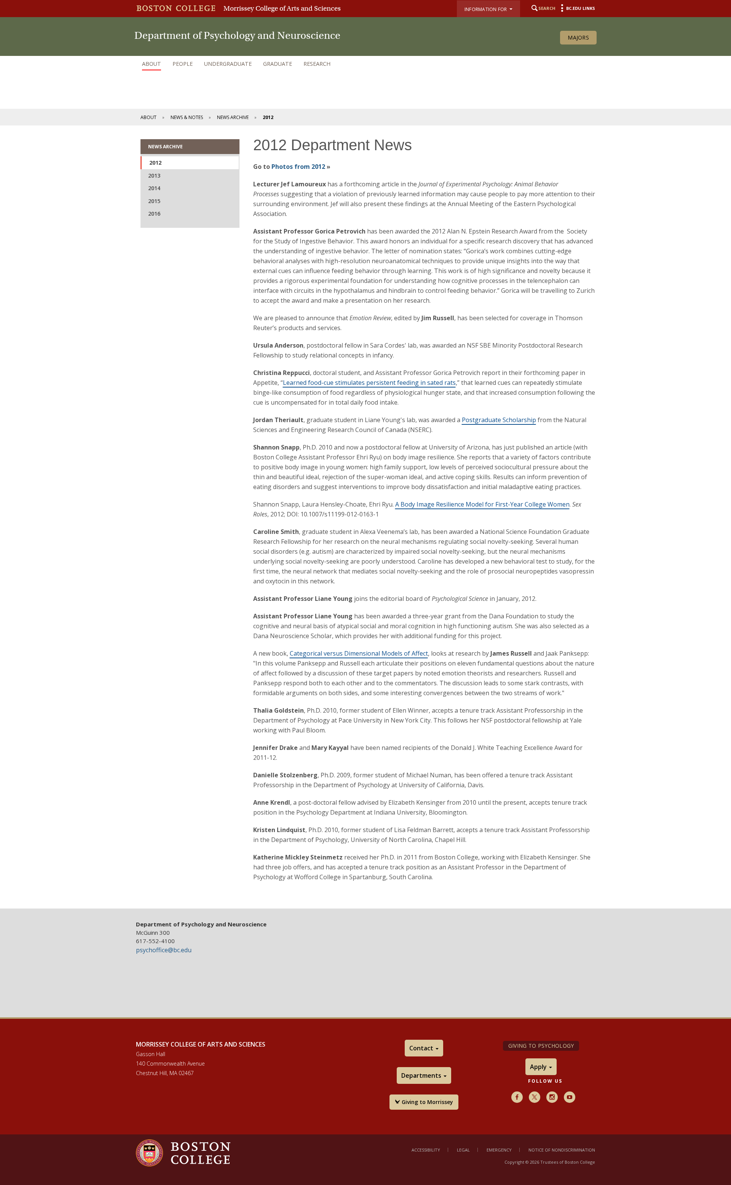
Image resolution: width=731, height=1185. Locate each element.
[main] (365, 517)
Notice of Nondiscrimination (561, 1150)
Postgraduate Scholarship (499, 420)
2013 (154, 175)
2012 (155, 162)
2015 (154, 201)
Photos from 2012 (298, 166)
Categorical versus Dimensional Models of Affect (359, 653)
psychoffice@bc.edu (164, 950)
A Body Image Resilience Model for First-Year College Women (482, 504)
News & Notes (187, 117)
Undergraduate (228, 63)
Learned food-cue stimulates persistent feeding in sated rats (369, 382)
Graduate (277, 63)
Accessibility (426, 1150)
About (151, 63)
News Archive (233, 117)
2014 (154, 188)
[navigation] (365, 63)
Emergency (499, 1150)
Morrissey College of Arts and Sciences (282, 8)
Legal (463, 1150)
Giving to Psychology (541, 1045)
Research (316, 63)
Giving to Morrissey (426, 1102)
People (182, 63)
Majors (578, 37)
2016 (154, 213)
